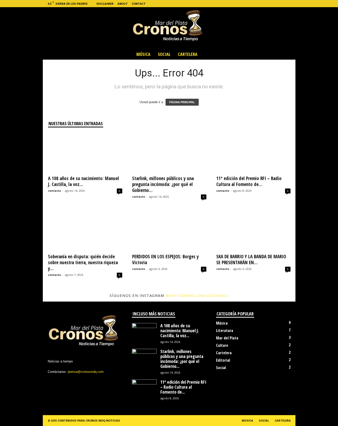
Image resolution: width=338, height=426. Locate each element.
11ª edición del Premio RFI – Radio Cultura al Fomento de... (249, 181)
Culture (222, 345)
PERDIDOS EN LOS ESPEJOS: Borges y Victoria (165, 259)
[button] (288, 54)
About (123, 3)
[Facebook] (261, 3)
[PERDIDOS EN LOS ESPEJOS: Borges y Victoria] (169, 231)
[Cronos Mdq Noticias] (169, 28)
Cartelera (187, 54)
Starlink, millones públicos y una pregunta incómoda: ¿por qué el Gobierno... (163, 184)
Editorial (223, 360)
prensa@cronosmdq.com (86, 372)
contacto (54, 190)
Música (143, 54)
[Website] (284, 3)
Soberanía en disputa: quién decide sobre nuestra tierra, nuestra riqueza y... (83, 262)
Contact (138, 3)
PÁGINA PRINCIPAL (182, 102)
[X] (276, 3)
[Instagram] (269, 3)
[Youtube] (292, 3)
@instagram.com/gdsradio (197, 295)
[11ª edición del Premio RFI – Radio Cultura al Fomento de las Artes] (253, 152)
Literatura (224, 330)
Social (164, 54)
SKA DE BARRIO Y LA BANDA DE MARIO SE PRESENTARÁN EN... (251, 259)
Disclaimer (105, 3)
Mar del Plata (227, 338)
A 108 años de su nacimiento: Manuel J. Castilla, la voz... (83, 181)
